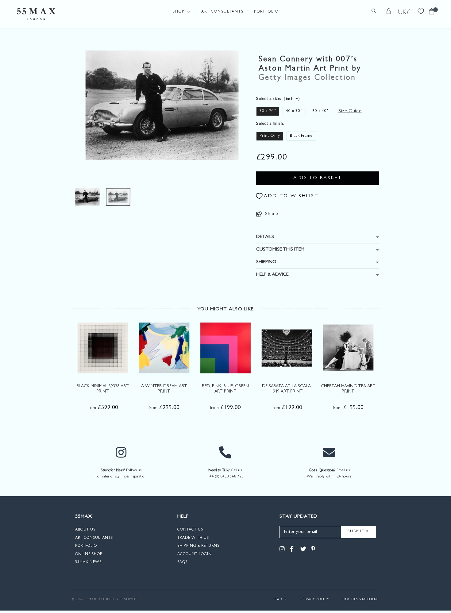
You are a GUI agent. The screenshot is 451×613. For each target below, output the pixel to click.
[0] (431, 13)
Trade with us (193, 538)
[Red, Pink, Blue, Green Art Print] (225, 348)
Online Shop (88, 554)
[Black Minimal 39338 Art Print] (102, 348)
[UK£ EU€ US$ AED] (404, 12)
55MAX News (88, 562)
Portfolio (266, 12)
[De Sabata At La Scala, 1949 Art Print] (286, 348)
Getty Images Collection (307, 78)
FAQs (182, 562)
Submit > (358, 532)
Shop (179, 12)
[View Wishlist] (421, 10)
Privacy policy (314, 599)
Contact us (190, 530)
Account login (194, 554)
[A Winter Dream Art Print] (164, 348)
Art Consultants (222, 12)
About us (85, 530)
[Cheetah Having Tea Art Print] (348, 348)
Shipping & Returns (198, 546)
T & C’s (280, 599)
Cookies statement (361, 599)
